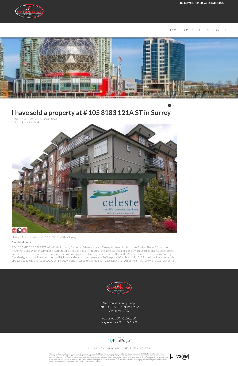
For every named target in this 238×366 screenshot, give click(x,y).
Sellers (203, 30)
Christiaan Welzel (109, 348)
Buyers (188, 30)
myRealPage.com (119, 340)
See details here (21, 242)
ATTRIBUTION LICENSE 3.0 (137, 348)
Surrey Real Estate (30, 122)
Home (174, 30)
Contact (219, 30)
